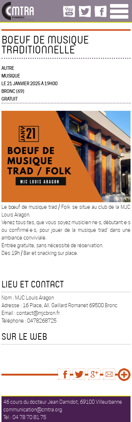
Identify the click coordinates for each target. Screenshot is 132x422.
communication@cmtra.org (32, 409)
